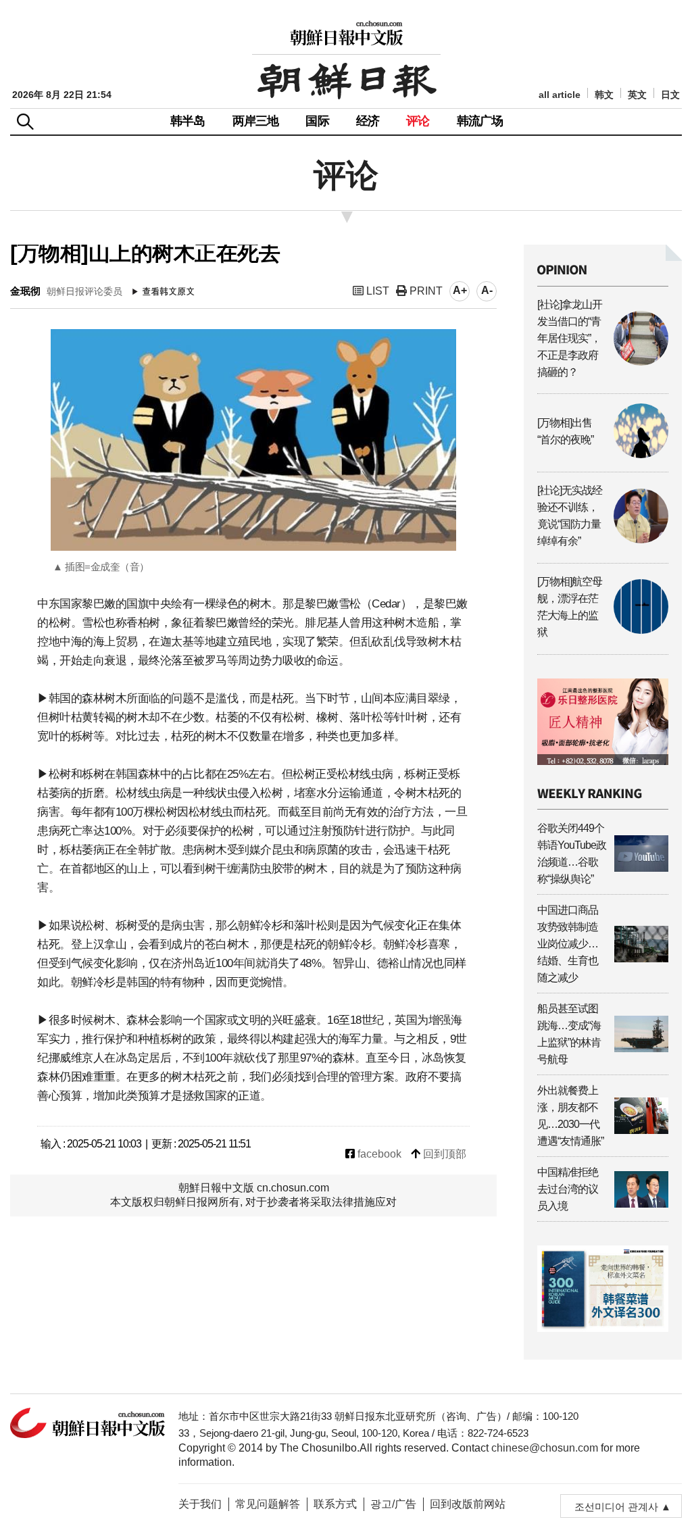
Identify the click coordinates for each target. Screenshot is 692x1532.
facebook (378, 1154)
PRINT (425, 291)
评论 (417, 121)
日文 (670, 95)
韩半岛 (187, 121)
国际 (316, 121)
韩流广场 (480, 121)
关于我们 (200, 1504)
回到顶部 (443, 1154)
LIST (376, 291)
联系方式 (335, 1504)
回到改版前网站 (467, 1504)
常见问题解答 (267, 1504)
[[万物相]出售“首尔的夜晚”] (602, 454)
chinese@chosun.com (544, 1448)
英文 (637, 95)
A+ (460, 290)
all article (559, 95)
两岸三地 (255, 121)
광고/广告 (393, 1504)
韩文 (604, 95)
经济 (367, 121)
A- (487, 290)
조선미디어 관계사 (616, 1506)
